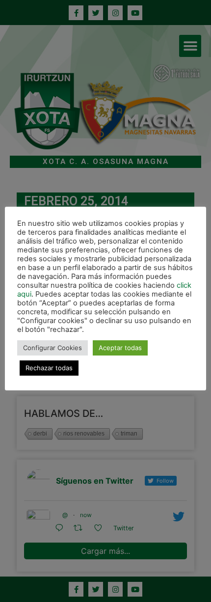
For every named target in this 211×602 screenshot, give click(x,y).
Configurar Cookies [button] (52, 348)
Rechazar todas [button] (49, 368)
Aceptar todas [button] (120, 348)
